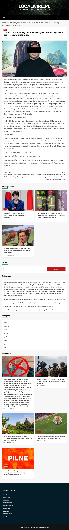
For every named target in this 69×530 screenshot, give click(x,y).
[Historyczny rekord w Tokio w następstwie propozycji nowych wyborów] (18, 200)
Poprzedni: (19, 174)
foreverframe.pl (7, 502)
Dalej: (50, 175)
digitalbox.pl (7, 508)
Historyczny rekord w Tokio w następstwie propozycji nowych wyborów (15, 215)
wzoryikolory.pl (7, 513)
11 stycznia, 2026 (9, 255)
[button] (4, 17)
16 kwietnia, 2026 (42, 385)
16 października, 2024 (10, 38)
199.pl (5, 494)
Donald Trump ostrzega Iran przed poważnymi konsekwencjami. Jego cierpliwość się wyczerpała (33, 310)
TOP (5, 30)
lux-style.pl (6, 497)
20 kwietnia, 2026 (9, 408)
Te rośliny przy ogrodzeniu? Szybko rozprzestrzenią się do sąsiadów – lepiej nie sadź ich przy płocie (33, 303)
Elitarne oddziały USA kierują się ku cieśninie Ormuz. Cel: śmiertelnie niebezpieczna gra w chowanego (34, 299)
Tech (5, 344)
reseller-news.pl (8, 505)
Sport (5, 337)
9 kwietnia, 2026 (42, 440)
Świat (5, 340)
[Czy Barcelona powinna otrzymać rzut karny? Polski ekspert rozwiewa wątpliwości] (51, 423)
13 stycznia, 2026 (42, 220)
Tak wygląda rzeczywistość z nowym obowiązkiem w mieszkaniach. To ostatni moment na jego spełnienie (51, 215)
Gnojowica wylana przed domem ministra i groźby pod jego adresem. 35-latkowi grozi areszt (18, 250)
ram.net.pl (6, 500)
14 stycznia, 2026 (9, 220)
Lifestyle (6, 326)
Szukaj (4, 262)
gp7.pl (5, 516)
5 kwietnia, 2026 (9, 477)
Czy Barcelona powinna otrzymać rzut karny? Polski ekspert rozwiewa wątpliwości (28, 306)
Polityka (6, 333)
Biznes (6, 322)
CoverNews (31, 527)
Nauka (5, 329)
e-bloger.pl (6, 511)
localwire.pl (34, 6)
